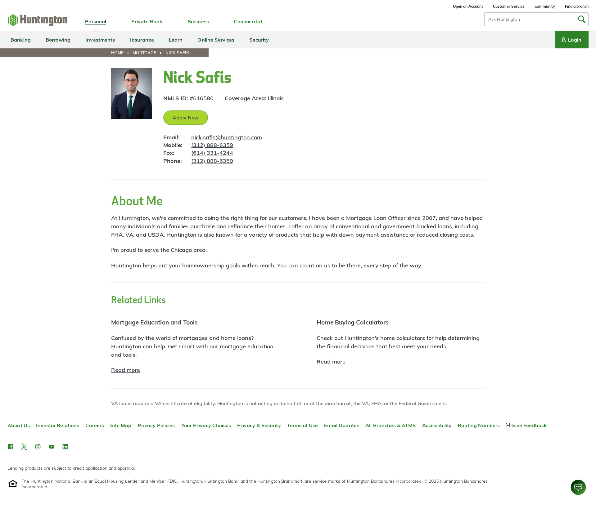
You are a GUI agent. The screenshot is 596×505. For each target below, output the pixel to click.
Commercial (248, 21)
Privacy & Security (259, 425)
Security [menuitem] (259, 40)
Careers (94, 425)
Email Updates (341, 425)
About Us (18, 425)
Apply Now (186, 117)
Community (545, 6)
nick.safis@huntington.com (226, 137)
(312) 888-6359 (212, 145)
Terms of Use (302, 425)
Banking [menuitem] (21, 40)
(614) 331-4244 (212, 152)
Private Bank (147, 21)
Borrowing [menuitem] (58, 40)
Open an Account (468, 6)
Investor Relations (57, 425)
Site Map (120, 425)
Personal (95, 21)
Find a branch (577, 6)
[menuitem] (121, 52)
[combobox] (536, 19)
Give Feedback (529, 425)
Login (574, 40)
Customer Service (509, 6)
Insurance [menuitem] (142, 40)
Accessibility (437, 425)
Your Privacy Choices (206, 425)
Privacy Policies (156, 425)
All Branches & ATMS (390, 425)
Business (198, 21)
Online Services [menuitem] (215, 40)
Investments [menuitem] (100, 40)
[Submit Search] (582, 19)
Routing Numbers (479, 425)
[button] (10, 446)
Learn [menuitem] (176, 40)
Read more (125, 369)
